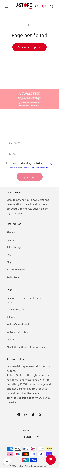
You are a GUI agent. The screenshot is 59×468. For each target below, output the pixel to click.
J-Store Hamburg (16, 269)
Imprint (11, 339)
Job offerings (14, 247)
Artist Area (13, 277)
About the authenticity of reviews (26, 346)
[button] (6, 6)
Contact (11, 239)
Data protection (16, 309)
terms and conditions (35, 167)
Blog (9, 262)
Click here (39, 208)
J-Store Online (24, 466)
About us (12, 232)
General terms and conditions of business (25, 299)
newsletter (37, 199)
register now (29, 176)
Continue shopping (29, 47)
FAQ (9, 254)
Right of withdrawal (18, 324)
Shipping (11, 316)
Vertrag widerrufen (17, 331)
